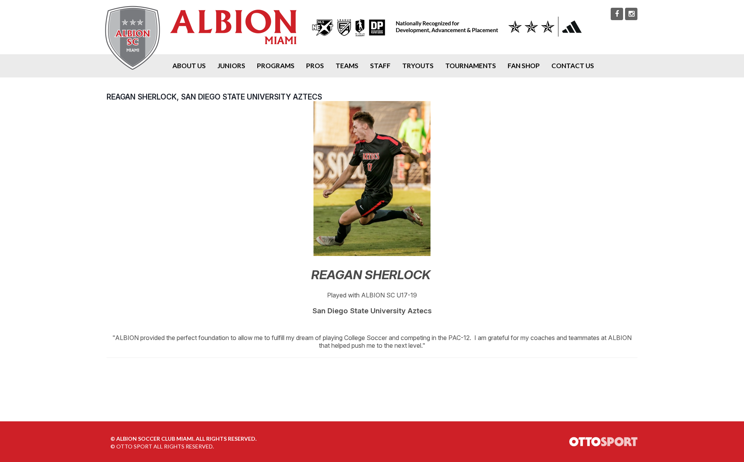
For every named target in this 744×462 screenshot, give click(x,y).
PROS (315, 66)
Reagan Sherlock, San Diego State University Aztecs (214, 96)
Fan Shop (524, 66)
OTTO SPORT (134, 446)
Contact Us (572, 66)
